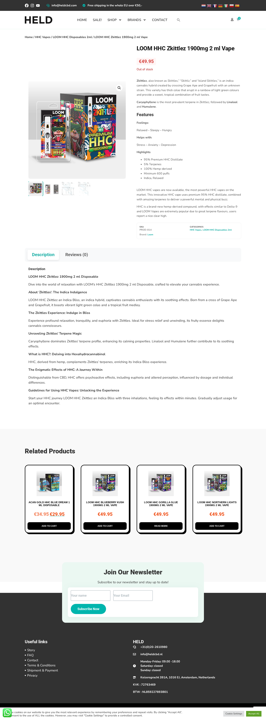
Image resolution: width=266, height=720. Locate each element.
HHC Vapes (42, 37)
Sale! (97, 20)
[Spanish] (237, 5)
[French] (214, 5)
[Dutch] (203, 5)
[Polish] (231, 5)
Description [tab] (43, 254)
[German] (220, 5)
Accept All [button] (253, 713)
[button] (178, 20)
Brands (134, 20)
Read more (161, 526)
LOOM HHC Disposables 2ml (72, 37)
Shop (112, 20)
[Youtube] (38, 5)
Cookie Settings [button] (233, 713)
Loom (150, 234)
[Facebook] (27, 5)
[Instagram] (32, 5)
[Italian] (226, 5)
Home (82, 20)
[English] (209, 5)
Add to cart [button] (49, 526)
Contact (159, 20)
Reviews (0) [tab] (76, 254)
